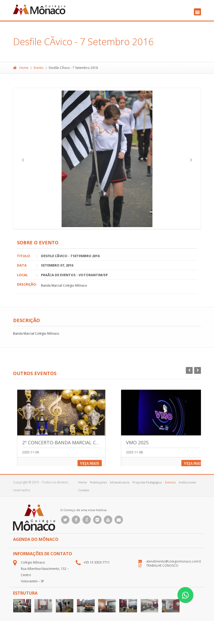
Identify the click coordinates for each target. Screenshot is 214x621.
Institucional (187, 482)
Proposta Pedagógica (147, 482)
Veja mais (89, 463)
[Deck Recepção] (107, 606)
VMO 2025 (137, 442)
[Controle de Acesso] (65, 606)
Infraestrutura (119, 482)
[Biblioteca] (149, 606)
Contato (83, 490)
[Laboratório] (128, 606)
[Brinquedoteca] (22, 606)
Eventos (170, 482)
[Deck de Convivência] (86, 606)
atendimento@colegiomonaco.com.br (174, 561)
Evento (39, 68)
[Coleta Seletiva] (43, 606)
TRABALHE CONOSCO (162, 565)
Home (23, 68)
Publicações (98, 482)
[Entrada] (171, 606)
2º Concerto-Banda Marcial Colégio (67, 442)
